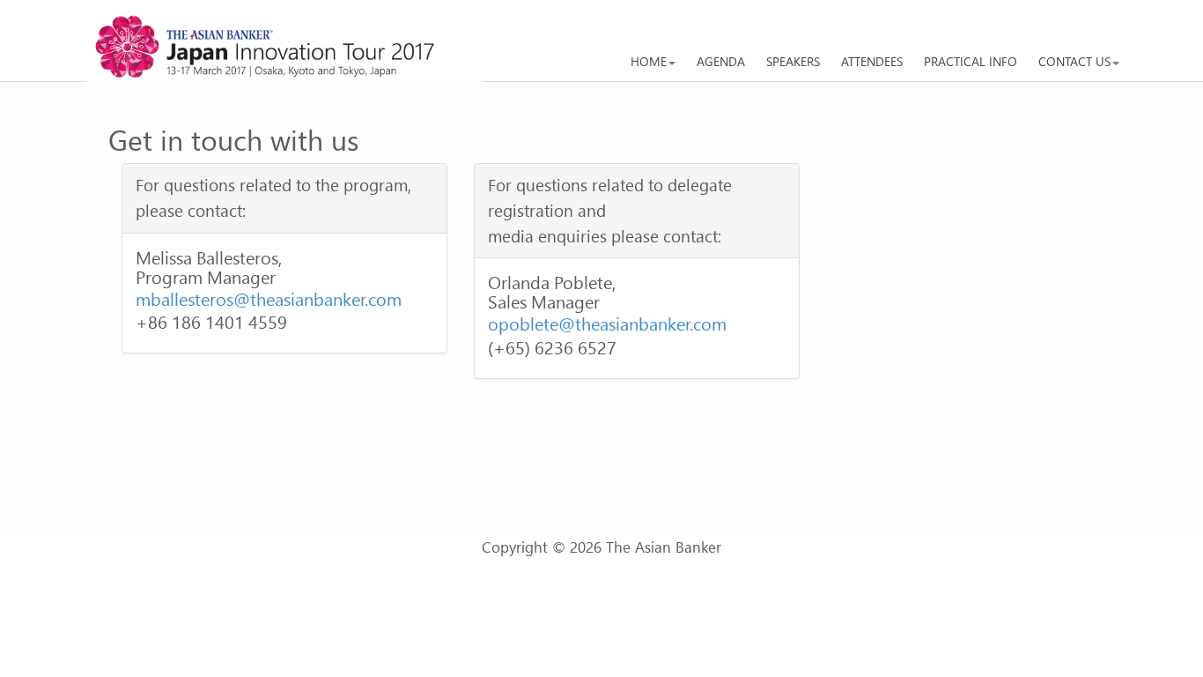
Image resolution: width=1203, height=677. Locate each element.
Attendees (872, 61)
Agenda (721, 61)
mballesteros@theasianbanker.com (269, 298)
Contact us (1074, 61)
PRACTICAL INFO (970, 61)
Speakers (793, 61)
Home (649, 61)
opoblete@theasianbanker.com (607, 322)
